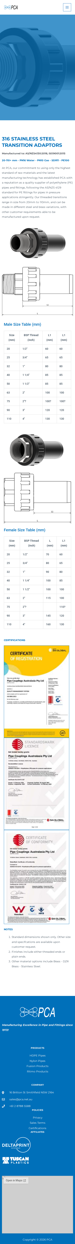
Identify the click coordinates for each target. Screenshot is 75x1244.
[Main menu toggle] (67, 7)
